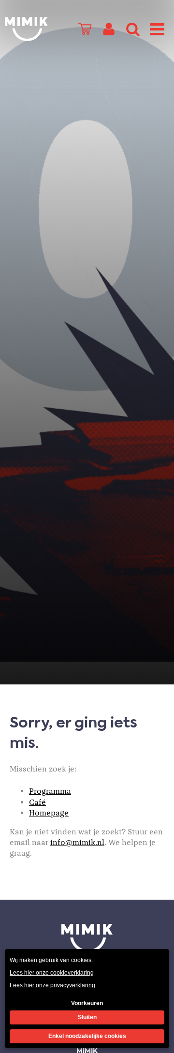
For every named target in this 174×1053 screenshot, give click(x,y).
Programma (50, 791)
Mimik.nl (26, 29)
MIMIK (87, 938)
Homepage (49, 813)
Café (37, 802)
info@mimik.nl (77, 842)
